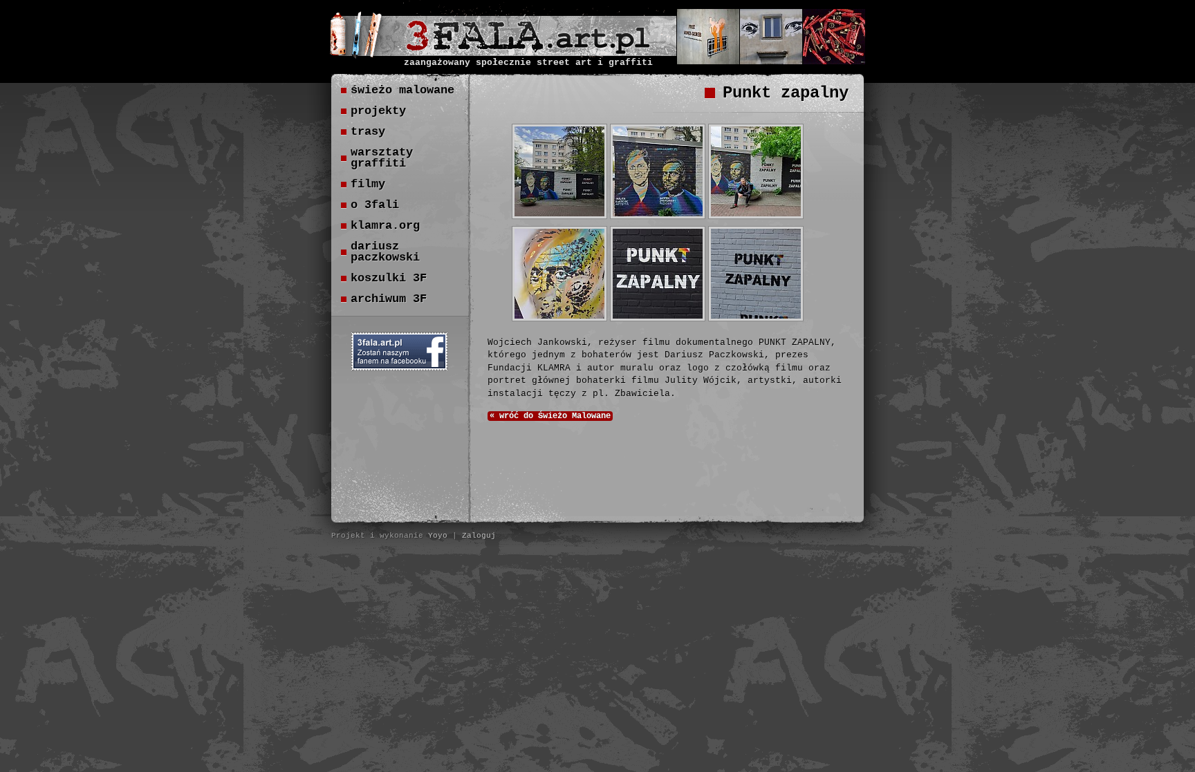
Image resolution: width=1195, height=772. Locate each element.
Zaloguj (479, 535)
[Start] (528, 50)
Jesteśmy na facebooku (399, 351)
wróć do (550, 416)
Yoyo (437, 535)
